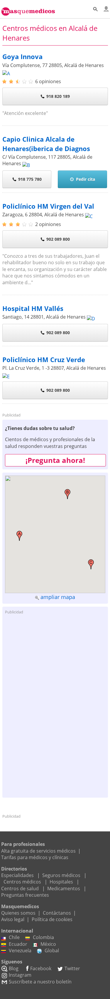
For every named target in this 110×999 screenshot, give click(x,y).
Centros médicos (22, 881)
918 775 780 (30, 179)
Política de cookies (52, 919)
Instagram (20, 975)
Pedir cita (85, 179)
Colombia (43, 937)
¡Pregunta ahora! (55, 460)
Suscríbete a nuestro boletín (40, 981)
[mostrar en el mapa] (6, 71)
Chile (14, 937)
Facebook (40, 968)
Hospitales (61, 881)
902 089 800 (58, 239)
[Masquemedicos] (28, 8)
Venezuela (20, 950)
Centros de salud (20, 888)
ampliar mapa (57, 596)
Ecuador (18, 944)
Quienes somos (18, 913)
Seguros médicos (61, 875)
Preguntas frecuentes (25, 895)
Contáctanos (57, 913)
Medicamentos (63, 888)
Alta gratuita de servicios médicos (38, 851)
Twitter (72, 968)
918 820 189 (58, 96)
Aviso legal (12, 919)
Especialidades (17, 875)
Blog (13, 968)
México (48, 944)
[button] (19, 535)
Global (52, 950)
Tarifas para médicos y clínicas (34, 857)
